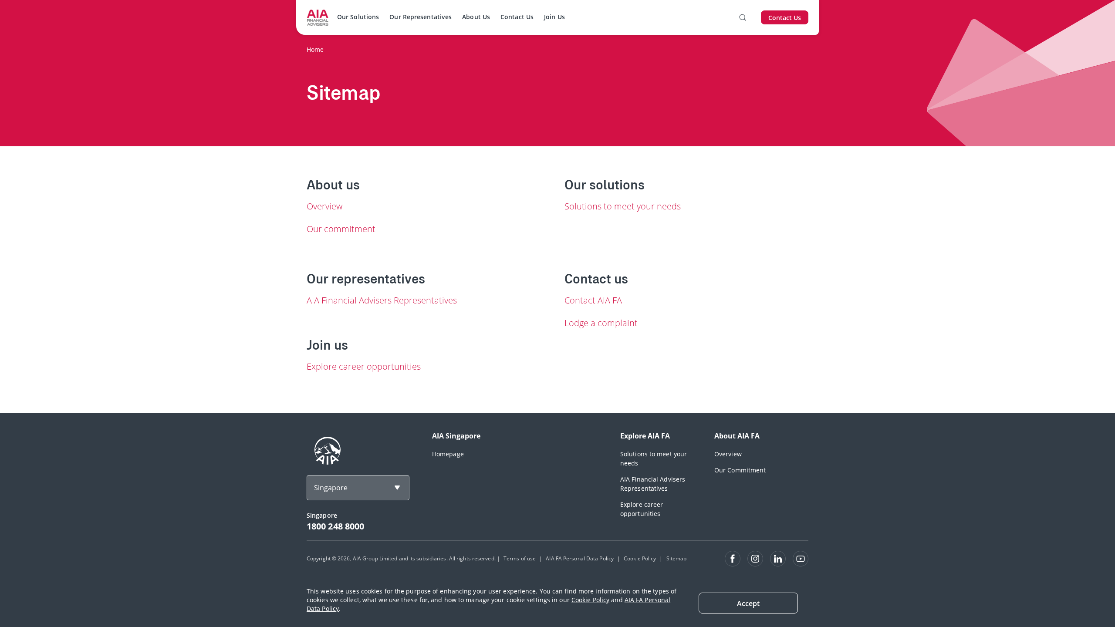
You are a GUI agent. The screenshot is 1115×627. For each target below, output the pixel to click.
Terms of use (519, 558)
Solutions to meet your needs (622, 206)
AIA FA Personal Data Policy (580, 558)
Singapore (331, 487)
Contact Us (517, 17)
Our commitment (341, 229)
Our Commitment (740, 470)
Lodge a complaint (601, 323)
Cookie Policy (590, 600)
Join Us (554, 17)
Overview (324, 206)
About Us (476, 17)
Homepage (448, 454)
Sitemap (676, 558)
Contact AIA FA (593, 300)
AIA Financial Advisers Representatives (382, 300)
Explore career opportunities (364, 366)
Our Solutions (358, 17)
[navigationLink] (317, 17)
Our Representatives (420, 17)
